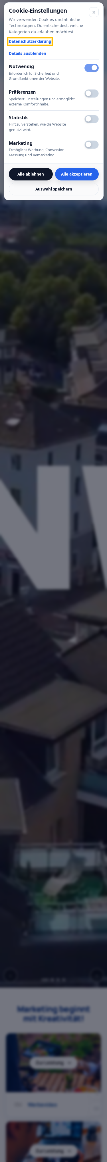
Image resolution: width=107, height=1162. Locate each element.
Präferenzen (22, 92)
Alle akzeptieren (76, 174)
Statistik (18, 117)
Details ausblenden (27, 53)
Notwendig (21, 66)
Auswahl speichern (53, 189)
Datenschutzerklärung (30, 41)
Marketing (21, 143)
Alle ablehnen (30, 174)
